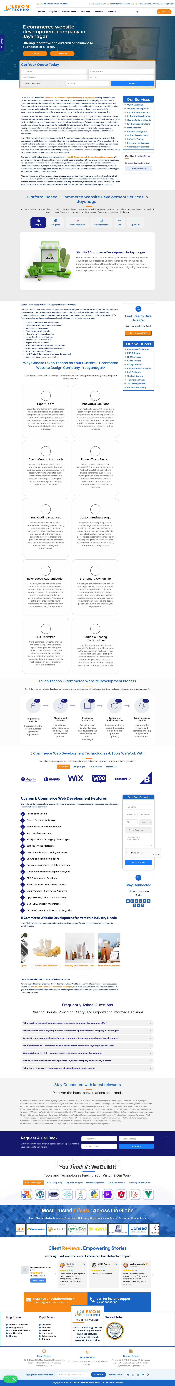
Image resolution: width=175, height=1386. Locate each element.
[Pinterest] (148, 901)
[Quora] (140, 901)
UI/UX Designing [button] (54, 1183)
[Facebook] (128, 901)
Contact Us (62, 54)
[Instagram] (132, 901)
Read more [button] (96, 1284)
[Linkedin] (144, 901)
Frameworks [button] (95, 767)
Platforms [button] (63, 767)
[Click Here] (147, 12)
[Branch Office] (87, 1352)
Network (99, 11)
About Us (35, 54)
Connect (112, 11)
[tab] (38, 222)
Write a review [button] (38, 1280)
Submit (132, 83)
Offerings (85, 11)
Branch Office (87, 1357)
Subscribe (98, 1374)
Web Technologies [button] (33, 1183)
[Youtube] (136, 901)
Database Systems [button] (95, 1183)
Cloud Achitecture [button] (116, 1183)
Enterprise (52, 11)
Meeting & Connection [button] (140, 1183)
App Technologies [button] (74, 1183)
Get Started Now (138, 862)
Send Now (136, 1146)
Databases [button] (111, 767)
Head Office (44, 1356)
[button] (22, 951)
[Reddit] (142, 905)
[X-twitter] (138, 905)
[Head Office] (44, 1351)
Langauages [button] (79, 767)
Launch (41, 11)
